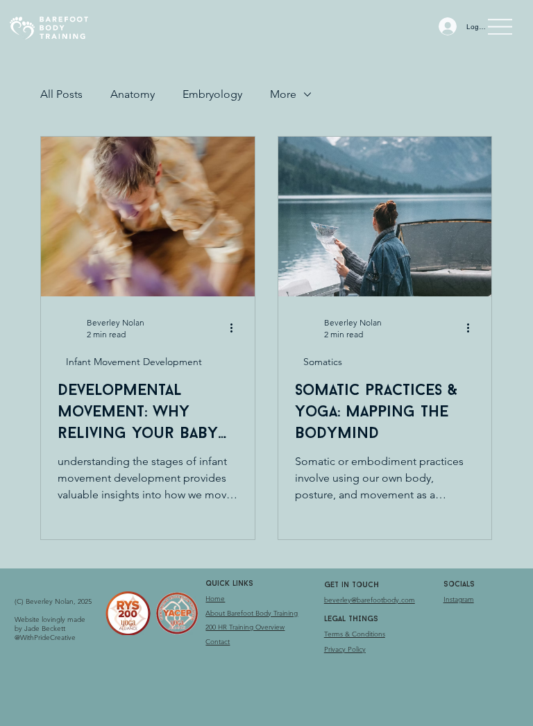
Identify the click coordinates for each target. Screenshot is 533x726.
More (283, 94)
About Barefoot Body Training (251, 613)
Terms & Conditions (354, 634)
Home (215, 598)
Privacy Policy (345, 649)
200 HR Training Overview (245, 627)
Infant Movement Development (134, 361)
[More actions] (236, 327)
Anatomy (132, 94)
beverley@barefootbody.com (369, 600)
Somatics (322, 361)
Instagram (458, 599)
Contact (217, 641)
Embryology (212, 94)
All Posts (61, 94)
